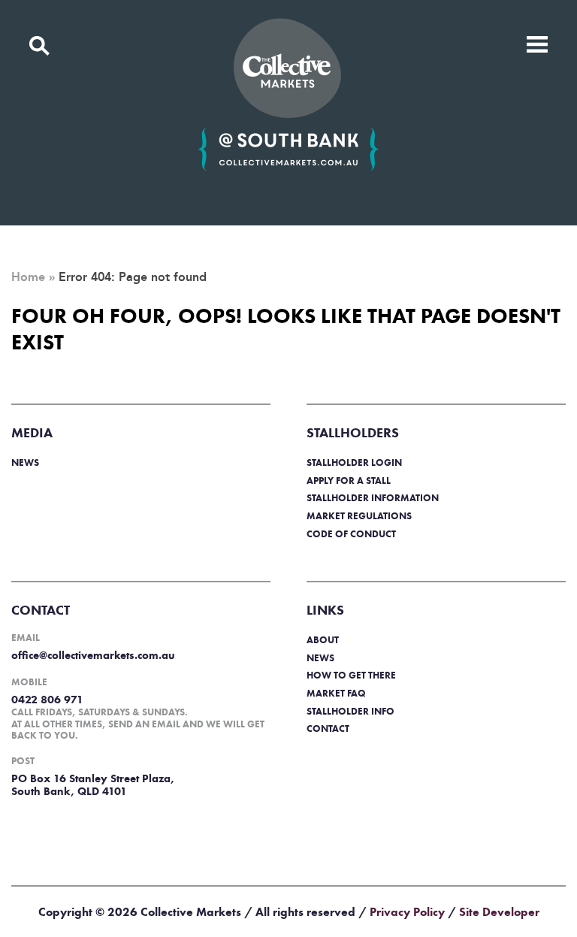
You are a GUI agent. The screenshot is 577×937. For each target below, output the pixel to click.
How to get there (351, 675)
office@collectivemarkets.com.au (93, 655)
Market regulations (359, 515)
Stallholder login (354, 462)
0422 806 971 (47, 699)
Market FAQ (336, 693)
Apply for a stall (349, 480)
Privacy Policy (407, 912)
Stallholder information (373, 497)
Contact (328, 728)
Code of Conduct (351, 533)
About (323, 639)
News (25, 462)
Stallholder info (350, 711)
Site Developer (499, 912)
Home (28, 277)
